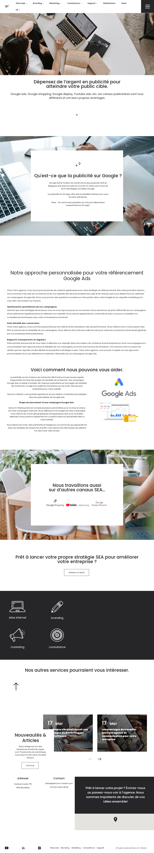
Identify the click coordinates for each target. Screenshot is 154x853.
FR (17, 10)
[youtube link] (7, 847)
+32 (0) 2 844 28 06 (58, 787)
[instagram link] (39, 847)
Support (91, 3)
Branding (37, 3)
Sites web (20, 3)
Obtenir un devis (77, 572)
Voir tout (30, 765)
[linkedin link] (23, 847)
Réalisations (109, 3)
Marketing (54, 3)
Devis (123, 3)
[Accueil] (7, 5)
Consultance (73, 3)
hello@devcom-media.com (59, 783)
